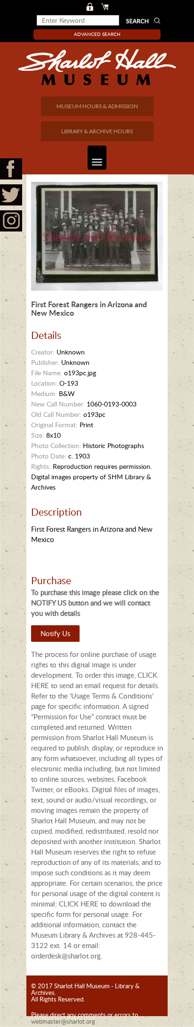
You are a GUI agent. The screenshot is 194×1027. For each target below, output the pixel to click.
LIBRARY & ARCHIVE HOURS (97, 131)
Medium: (44, 393)
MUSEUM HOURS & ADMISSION (97, 106)
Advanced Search (97, 34)
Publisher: (45, 362)
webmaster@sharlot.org (63, 1021)
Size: (37, 435)
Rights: (41, 466)
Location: (44, 383)
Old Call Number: (56, 414)
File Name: (46, 372)
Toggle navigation (97, 158)
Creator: (43, 351)
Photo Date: (48, 455)
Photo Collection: (56, 445)
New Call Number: (58, 403)
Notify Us (55, 633)
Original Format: (54, 424)
